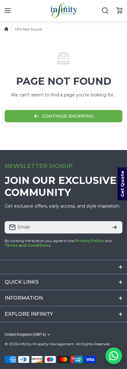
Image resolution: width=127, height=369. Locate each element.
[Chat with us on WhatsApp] (113, 355)
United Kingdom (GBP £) (25, 334)
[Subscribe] (114, 227)
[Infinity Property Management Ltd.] (63, 10)
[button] (119, 10)
